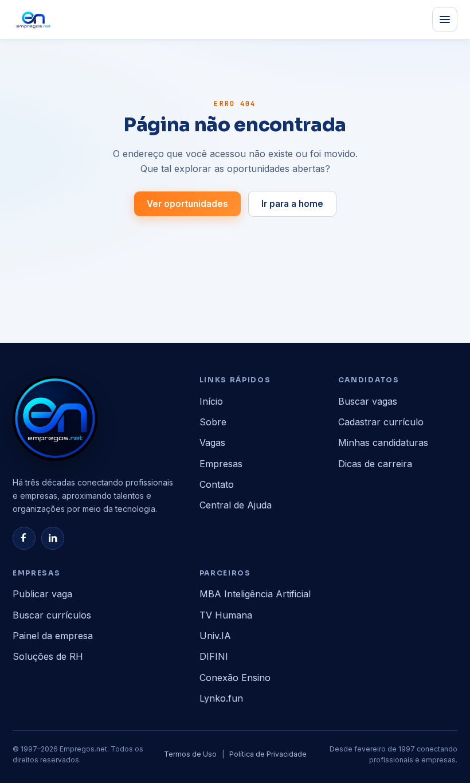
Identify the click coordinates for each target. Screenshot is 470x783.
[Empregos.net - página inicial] (55, 418)
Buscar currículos (52, 615)
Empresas (220, 463)
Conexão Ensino (235, 677)
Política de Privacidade (268, 754)
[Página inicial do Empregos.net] (33, 19)
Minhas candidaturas (383, 442)
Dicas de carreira (375, 463)
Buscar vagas (367, 401)
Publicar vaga (42, 594)
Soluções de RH (48, 656)
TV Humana (225, 615)
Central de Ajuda (235, 505)
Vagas (212, 442)
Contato (216, 484)
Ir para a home (292, 203)
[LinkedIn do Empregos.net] (52, 538)
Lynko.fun (221, 698)
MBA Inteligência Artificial (255, 594)
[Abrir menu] (444, 19)
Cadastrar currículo (381, 422)
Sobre (212, 422)
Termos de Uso (190, 754)
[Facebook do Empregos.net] (24, 538)
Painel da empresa (53, 635)
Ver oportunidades (187, 203)
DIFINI (213, 656)
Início (211, 401)
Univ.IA (215, 635)
